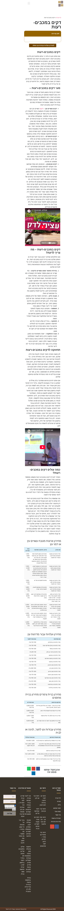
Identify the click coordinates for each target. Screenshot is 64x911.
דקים (41, 109)
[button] (29, 3)
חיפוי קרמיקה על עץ (36, 811)
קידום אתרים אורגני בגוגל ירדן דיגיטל (16, 909)
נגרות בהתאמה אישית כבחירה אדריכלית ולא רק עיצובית (28, 884)
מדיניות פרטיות (12, 807)
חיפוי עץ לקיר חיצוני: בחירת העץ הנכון (43, 800)
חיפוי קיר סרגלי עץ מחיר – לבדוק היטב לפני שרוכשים (43, 839)
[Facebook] (57, 826)
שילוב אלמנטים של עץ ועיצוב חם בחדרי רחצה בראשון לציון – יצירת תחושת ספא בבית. (21, 860)
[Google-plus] (52, 826)
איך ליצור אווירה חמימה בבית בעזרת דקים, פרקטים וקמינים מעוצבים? (27, 805)
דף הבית (58, 17)
